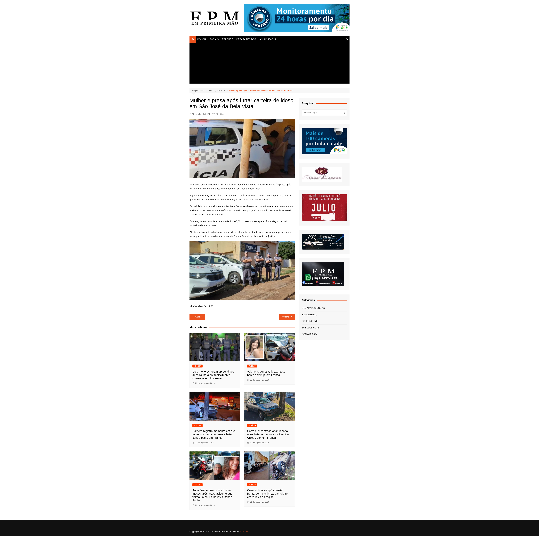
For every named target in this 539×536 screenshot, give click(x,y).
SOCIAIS (214, 39)
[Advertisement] (269, 64)
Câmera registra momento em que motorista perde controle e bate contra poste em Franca (214, 434)
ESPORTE (227, 39)
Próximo (285, 317)
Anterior (198, 317)
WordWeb (244, 531)
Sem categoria (309, 327)
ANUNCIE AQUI (267, 39)
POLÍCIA (201, 39)
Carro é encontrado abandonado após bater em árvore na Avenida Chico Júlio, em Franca (268, 434)
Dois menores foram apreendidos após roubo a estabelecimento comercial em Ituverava (213, 375)
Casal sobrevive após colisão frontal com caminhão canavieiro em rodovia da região (267, 494)
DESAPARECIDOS (246, 39)
